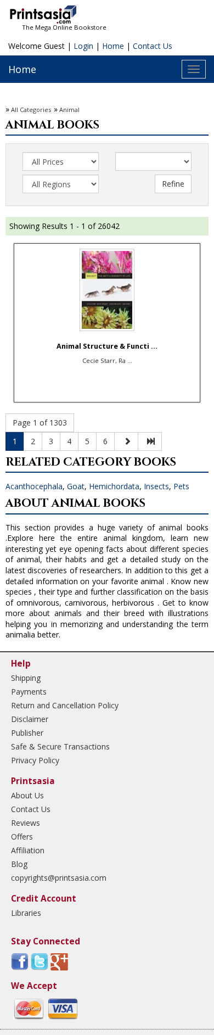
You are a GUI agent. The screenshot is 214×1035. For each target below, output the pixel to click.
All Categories (31, 109)
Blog (19, 864)
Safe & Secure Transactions (60, 746)
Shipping (26, 678)
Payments (29, 691)
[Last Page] (150, 441)
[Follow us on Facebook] (20, 961)
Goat (76, 486)
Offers (22, 836)
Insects (156, 486)
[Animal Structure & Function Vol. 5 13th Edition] (107, 290)
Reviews (25, 823)
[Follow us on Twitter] (39, 961)
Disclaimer (29, 719)
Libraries (26, 913)
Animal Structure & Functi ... (107, 346)
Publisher (27, 733)
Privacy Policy (35, 760)
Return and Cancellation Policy (65, 705)
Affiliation (27, 850)
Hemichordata (114, 486)
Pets (181, 486)
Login (83, 46)
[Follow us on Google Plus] (59, 961)
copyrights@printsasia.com (58, 877)
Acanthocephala (34, 486)
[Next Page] (126, 441)
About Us (27, 795)
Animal (69, 109)
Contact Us (152, 46)
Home (113, 46)
